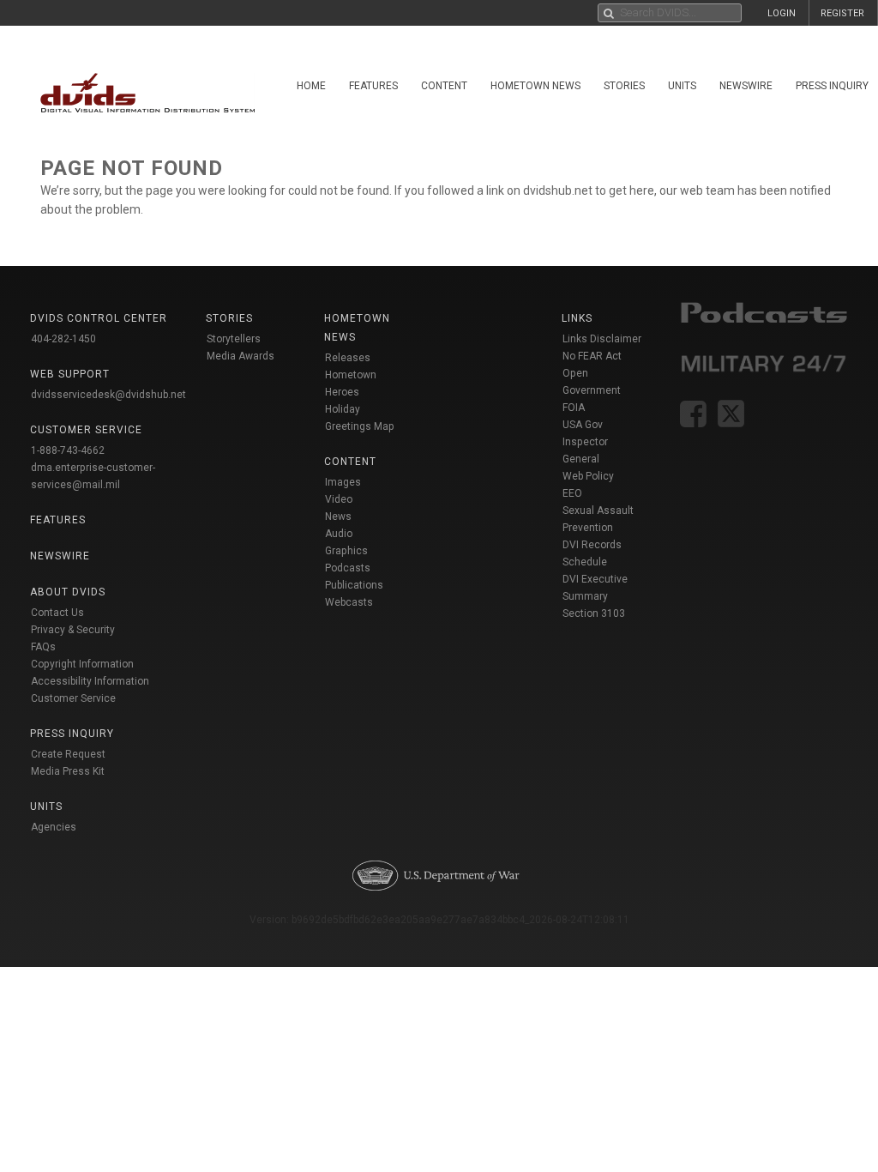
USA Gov (582, 425)
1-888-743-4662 (68, 450)
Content (444, 86)
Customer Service (73, 698)
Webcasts (349, 602)
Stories (624, 86)
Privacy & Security (73, 630)
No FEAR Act (592, 356)
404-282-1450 (63, 339)
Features (373, 86)
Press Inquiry (72, 734)
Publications (354, 585)
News (338, 516)
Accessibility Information (90, 681)
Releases (347, 358)
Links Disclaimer (601, 339)
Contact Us (57, 613)
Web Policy (588, 476)
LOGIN (781, 13)
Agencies (53, 827)
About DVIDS (67, 592)
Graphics (346, 551)
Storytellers (234, 339)
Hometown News (535, 86)
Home (311, 86)
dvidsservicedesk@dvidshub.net (108, 395)
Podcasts (347, 568)
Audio (338, 534)
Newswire (746, 86)
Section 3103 (593, 613)
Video (338, 499)
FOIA (573, 408)
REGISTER (842, 13)
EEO (572, 493)
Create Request (68, 754)
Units (682, 86)
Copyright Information (82, 664)
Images (343, 482)
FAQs (43, 647)
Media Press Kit (68, 771)
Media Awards (240, 356)
